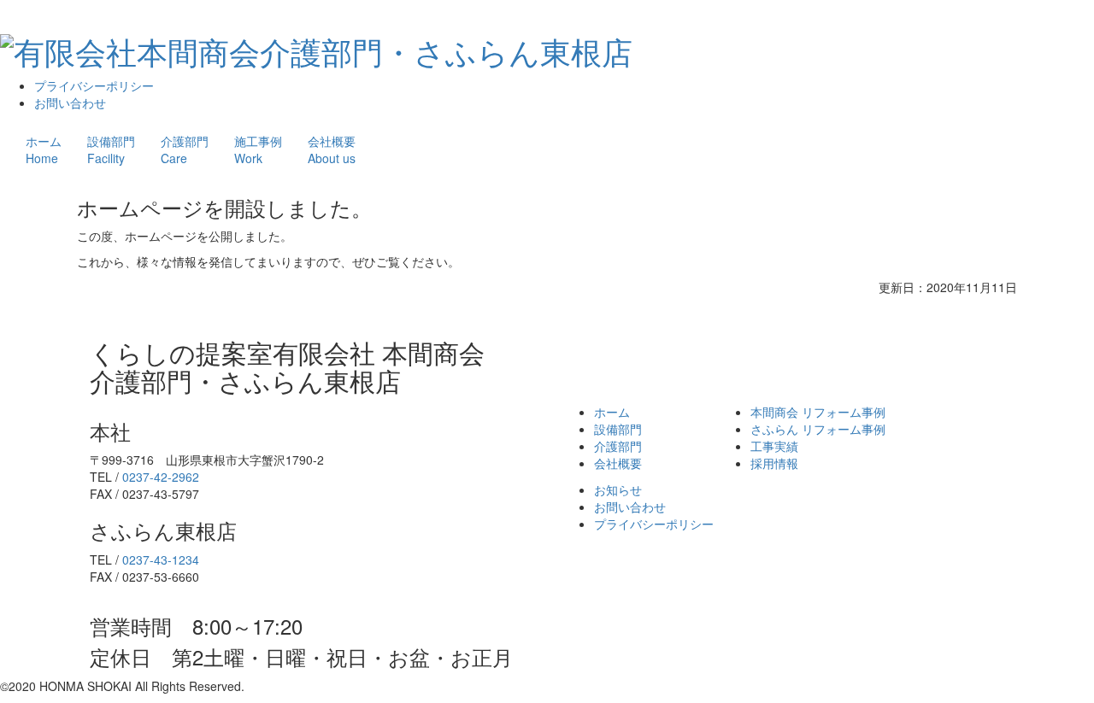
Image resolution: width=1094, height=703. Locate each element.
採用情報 (774, 463)
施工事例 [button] (258, 149)
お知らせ (618, 489)
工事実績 (774, 445)
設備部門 (111, 149)
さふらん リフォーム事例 (817, 428)
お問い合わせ (70, 102)
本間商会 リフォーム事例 (817, 411)
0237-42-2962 (160, 476)
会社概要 (332, 149)
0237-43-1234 (160, 559)
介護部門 (185, 149)
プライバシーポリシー (94, 85)
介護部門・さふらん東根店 (446, 51)
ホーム (44, 149)
